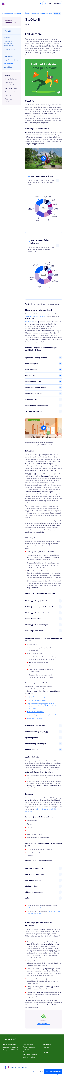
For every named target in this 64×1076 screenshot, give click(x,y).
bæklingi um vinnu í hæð (35, 908)
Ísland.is (13, 1068)
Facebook (46, 1047)
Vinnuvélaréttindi (28, 1044)
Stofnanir (35, 1072)
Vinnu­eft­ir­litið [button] (42, 1023)
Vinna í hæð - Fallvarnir (34, 718)
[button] (41, 3)
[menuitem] (11, 37)
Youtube (45, 1052)
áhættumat (31, 798)
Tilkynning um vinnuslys (30, 1052)
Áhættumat (29, 322)
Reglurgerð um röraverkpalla (36, 700)
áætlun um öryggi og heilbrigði (35, 316)
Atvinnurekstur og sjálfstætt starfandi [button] (12, 13)
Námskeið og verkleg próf (30, 1054)
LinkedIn (45, 1050)
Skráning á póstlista (29, 1057)
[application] (43, 209)
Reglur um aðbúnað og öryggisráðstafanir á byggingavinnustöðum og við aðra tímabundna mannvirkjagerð (42, 706)
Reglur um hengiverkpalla (35, 711)
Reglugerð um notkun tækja (36, 697)
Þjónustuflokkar (23, 1068)
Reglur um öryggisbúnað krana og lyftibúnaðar (42, 715)
